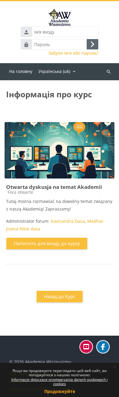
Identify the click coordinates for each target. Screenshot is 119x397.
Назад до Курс (59, 296)
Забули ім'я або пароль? (73, 53)
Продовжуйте (59, 391)
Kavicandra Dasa (68, 221)
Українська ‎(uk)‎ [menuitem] (54, 71)
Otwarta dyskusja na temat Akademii (54, 186)
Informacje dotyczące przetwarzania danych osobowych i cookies (59, 381)
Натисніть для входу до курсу (47, 243)
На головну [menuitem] (20, 71)
